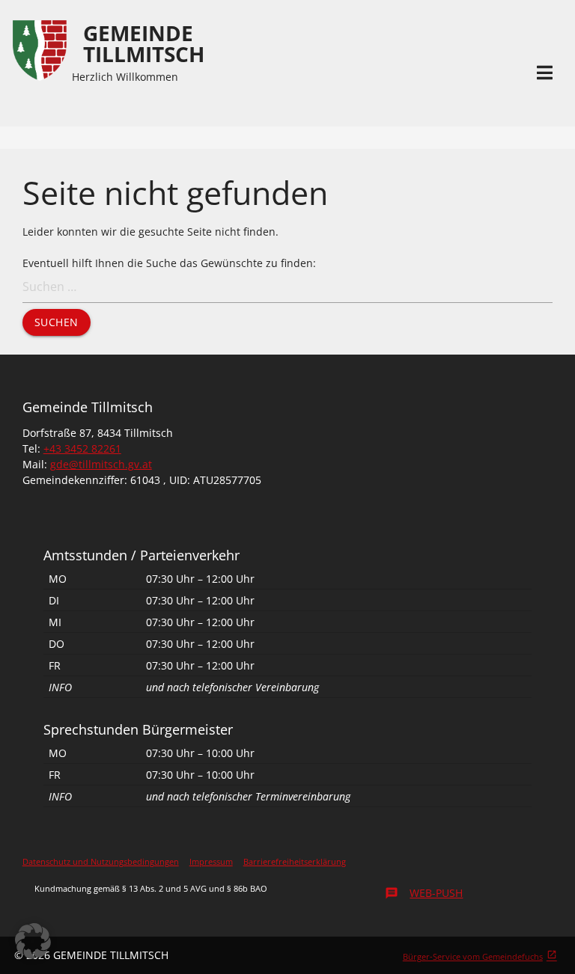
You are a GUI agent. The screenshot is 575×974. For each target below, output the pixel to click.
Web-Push (424, 893)
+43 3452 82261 (82, 448)
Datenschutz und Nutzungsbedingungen (100, 861)
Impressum (211, 861)
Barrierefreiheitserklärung (294, 861)
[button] (33, 941)
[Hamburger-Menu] (544, 73)
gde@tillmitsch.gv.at (101, 464)
